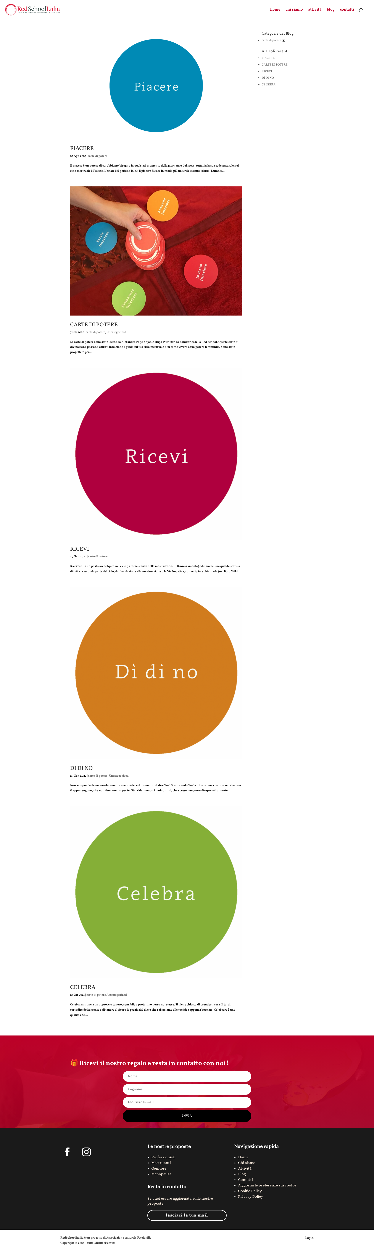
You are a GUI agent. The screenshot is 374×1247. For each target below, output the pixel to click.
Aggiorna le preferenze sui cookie (267, 1185)
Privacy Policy (250, 1196)
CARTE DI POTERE (94, 325)
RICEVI (79, 549)
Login (309, 1238)
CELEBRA (82, 987)
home (275, 10)
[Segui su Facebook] (67, 1152)
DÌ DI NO (81, 768)
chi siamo (294, 10)
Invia (187, 1116)
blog (331, 10)
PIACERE (82, 148)
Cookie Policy (250, 1191)
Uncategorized (116, 332)
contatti (347, 10)
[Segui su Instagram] (86, 1152)
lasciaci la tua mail (187, 1215)
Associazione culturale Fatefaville (128, 1238)
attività (314, 10)
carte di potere (97, 156)
